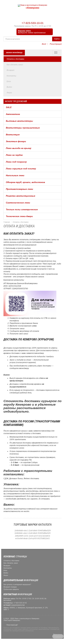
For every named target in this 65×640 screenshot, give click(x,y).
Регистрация (56, 44)
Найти (57, 39)
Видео (9, 87)
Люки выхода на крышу (18, 148)
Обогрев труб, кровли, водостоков (25, 182)
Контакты (11, 76)
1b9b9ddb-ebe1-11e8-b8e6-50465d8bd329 (33, 531)
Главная (6, 222)
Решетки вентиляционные (20, 196)
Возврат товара (10, 587)
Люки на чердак (14, 155)
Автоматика (13, 114)
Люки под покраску (16, 162)
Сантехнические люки (18, 202)
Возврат (10, 70)
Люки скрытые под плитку (21, 168)
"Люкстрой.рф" (12, 625)
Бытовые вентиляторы (19, 121)
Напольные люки (15, 175)
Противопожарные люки (19, 189)
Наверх (58, 636)
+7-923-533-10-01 (33, 23)
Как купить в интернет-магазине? (17, 584)
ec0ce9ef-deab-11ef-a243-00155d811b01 (32, 538)
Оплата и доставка (15, 59)
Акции (9, 93)
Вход (44, 44)
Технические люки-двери (19, 216)
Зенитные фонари (16, 141)
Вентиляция (13, 134)
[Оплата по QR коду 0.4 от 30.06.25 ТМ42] (29, 303)
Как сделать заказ (15, 65)
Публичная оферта (11, 589)
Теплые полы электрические (22, 209)
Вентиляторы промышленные (23, 128)
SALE (8, 107)
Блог (9, 81)
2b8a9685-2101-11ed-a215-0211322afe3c (32, 536)
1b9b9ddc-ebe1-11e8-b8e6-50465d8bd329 (32, 533)
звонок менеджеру (14, 52)
